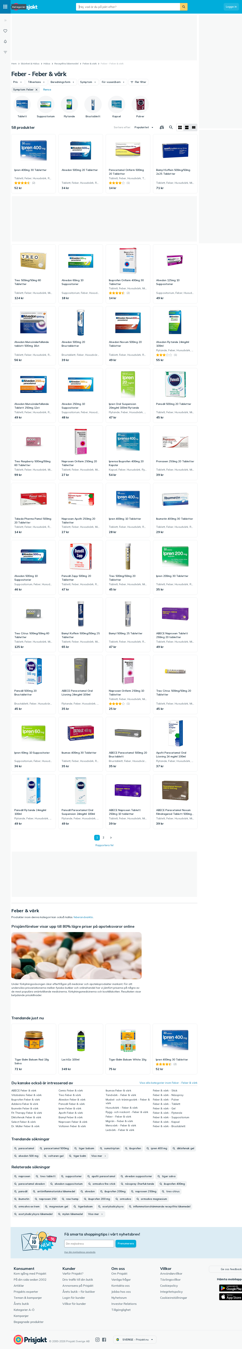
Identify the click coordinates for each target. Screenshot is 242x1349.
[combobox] (128, 7)
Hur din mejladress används (79, 1252)
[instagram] (97, 1339)
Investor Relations (124, 1304)
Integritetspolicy (171, 1291)
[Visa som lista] (186, 127)
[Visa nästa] (111, 837)
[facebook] (104, 1339)
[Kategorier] (5, 7)
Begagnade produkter (28, 1322)
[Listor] (5, 31)
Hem (14, 63)
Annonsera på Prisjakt (77, 1285)
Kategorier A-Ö (24, 1310)
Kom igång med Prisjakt (30, 1273)
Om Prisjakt (119, 1273)
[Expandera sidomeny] (5, 20)
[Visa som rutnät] (180, 127)
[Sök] (184, 7)
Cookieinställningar (173, 1298)
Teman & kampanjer (28, 1298)
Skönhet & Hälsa (30, 63)
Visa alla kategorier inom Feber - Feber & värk (168, 1082)
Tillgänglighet (121, 1310)
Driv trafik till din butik (77, 1279)
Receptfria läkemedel (66, 63)
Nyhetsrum (119, 1298)
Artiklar (19, 1285)
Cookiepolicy (169, 1285)
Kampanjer (21, 1316)
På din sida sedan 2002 (30, 1279)
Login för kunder (73, 1298)
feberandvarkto (83, 917)
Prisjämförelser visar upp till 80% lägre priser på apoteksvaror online (72, 926)
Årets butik (21, 1304)
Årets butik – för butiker (78, 1291)
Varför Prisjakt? (72, 1273)
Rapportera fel (104, 845)
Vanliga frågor (121, 1279)
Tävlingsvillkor (170, 1279)
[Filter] (5, 52)
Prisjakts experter (26, 1291)
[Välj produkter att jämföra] (162, 127)
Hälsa (46, 63)
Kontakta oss (120, 1285)
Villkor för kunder (74, 1304)
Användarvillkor (171, 1273)
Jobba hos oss (121, 1291)
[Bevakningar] (5, 41)
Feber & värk (90, 63)
